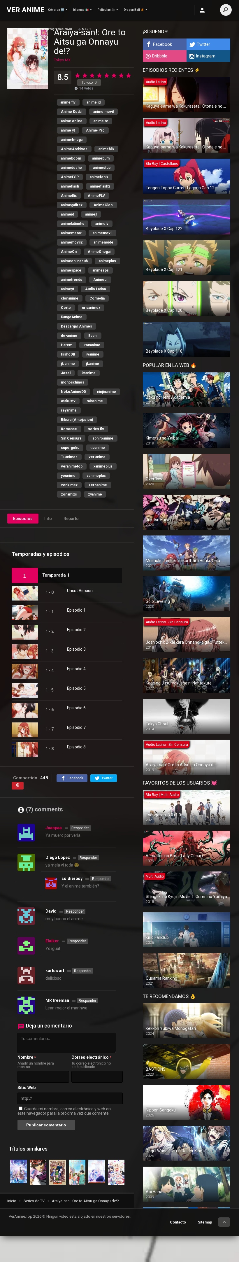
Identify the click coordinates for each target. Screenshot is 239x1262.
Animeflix (69, 196)
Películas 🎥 (106, 9)
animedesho (71, 168)
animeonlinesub (74, 261)
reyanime (69, 410)
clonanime (69, 298)
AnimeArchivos (74, 149)
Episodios (23, 518)
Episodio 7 (76, 727)
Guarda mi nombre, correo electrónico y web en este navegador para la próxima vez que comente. (64, 1111)
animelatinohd (72, 224)
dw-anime (69, 336)
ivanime (92, 354)
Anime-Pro (95, 130)
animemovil (102, 233)
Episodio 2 (76, 629)
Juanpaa (53, 827)
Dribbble (159, 56)
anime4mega (71, 140)
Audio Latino (95, 289)
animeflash (70, 186)
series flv (96, 429)
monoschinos (72, 382)
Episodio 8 (76, 747)
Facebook (162, 44)
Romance (69, 429)
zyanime (95, 494)
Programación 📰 (60, 29)
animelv (101, 224)
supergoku (70, 448)
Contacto (178, 1222)
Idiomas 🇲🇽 (81, 9)
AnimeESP (70, 177)
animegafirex (71, 205)
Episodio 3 (76, 649)
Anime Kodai (71, 112)
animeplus (107, 261)
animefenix (99, 177)
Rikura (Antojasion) (77, 420)
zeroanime (98, 485)
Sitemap (205, 1222)
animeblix (106, 149)
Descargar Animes (76, 326)
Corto (66, 308)
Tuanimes (69, 457)
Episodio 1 (76, 610)
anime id (94, 102)
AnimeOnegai (99, 252)
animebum (101, 158)
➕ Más (83, 29)
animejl (91, 214)
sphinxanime (102, 438)
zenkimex (69, 485)
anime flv (67, 102)
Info (48, 518)
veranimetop (71, 466)
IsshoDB (68, 354)
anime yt (68, 130)
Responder (80, 828)
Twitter (203, 44)
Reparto (71, 518)
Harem (66, 345)
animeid (67, 214)
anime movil (103, 112)
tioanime (97, 448)
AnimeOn (69, 252)
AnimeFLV (96, 196)
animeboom (71, 158)
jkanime (92, 364)
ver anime (97, 457)
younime (68, 476)
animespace (71, 270)
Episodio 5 (76, 688)
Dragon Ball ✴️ (134, 9)
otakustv (68, 401)
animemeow (71, 233)
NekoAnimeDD (73, 392)
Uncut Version (80, 590)
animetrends (71, 280)
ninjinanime (106, 392)
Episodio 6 (76, 708)
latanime (89, 373)
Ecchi (92, 336)
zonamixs (69, 494)
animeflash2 (100, 186)
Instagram (205, 56)
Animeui (100, 280)
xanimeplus (103, 466)
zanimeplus (96, 476)
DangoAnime (71, 317)
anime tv (101, 121)
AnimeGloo (103, 205)
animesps (100, 270)
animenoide (103, 242)
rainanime (95, 401)
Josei (66, 373)
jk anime (68, 364)
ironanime (91, 345)
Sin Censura (71, 438)
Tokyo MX (62, 60)
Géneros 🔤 (56, 9)
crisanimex (91, 308)
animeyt (67, 289)
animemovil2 (71, 242)
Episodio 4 (76, 668)
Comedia (97, 298)
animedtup (101, 168)
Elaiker (52, 941)
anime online (71, 121)
